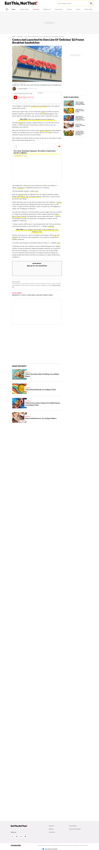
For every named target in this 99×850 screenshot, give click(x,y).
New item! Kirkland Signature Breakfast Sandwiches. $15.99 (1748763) (35, 151)
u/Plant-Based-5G (19, 155)
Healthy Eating (24, 9)
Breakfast (16, 295)
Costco (25, 155)
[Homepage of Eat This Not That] (19, 826)
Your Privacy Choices (51, 849)
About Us (51, 826)
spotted (43, 111)
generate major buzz (45, 130)
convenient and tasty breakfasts (39, 106)
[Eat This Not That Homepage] (21, 3)
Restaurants (59, 9)
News (13, 9)
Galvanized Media (49, 845)
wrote (36, 191)
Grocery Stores (42, 295)
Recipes (69, 9)
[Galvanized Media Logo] (16, 845)
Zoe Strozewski (22, 88)
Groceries (36, 9)
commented (20, 188)
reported (21, 123)
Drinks (78, 9)
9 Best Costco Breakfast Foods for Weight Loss (41, 119)
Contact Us (52, 832)
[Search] (91, 3)
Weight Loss (47, 9)
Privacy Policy (73, 826)
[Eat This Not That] (37, 263)
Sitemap (51, 829)
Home (13, 36)
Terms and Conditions (75, 829)
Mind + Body (88, 9)
